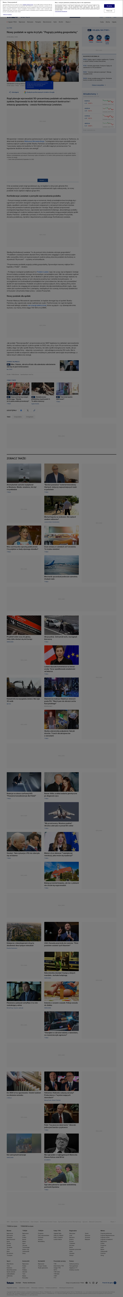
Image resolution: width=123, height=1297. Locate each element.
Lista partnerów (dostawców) (61, 11)
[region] (61, 8)
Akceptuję (109, 6)
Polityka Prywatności (7, 14)
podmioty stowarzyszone (28, 4)
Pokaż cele (109, 10)
